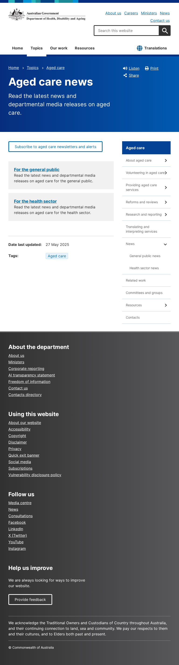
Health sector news (144, 268)
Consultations (20, 515)
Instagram (17, 548)
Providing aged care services (141, 187)
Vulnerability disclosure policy (34, 474)
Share (134, 75)
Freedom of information (29, 381)
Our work (58, 48)
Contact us (160, 20)
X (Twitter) (17, 535)
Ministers (149, 13)
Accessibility (19, 429)
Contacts (133, 317)
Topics (37, 48)
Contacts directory (25, 394)
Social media (19, 461)
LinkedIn (15, 529)
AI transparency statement (31, 375)
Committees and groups (144, 293)
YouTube (16, 542)
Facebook (17, 522)
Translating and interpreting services (141, 229)
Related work (136, 280)
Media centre (19, 502)
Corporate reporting (26, 368)
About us (113, 13)
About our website (24, 422)
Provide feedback (30, 599)
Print (154, 68)
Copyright (17, 435)
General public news (145, 256)
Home (17, 48)
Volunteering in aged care (145, 173)
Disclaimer (17, 442)
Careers (131, 13)
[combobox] (126, 30)
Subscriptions (20, 468)
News (165, 13)
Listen (134, 68)
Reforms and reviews (142, 202)
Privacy (14, 448)
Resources (85, 48)
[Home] (46, 14)
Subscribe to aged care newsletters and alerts (55, 146)
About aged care (138, 160)
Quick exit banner (23, 455)
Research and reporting (144, 214)
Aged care (55, 67)
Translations (155, 48)
